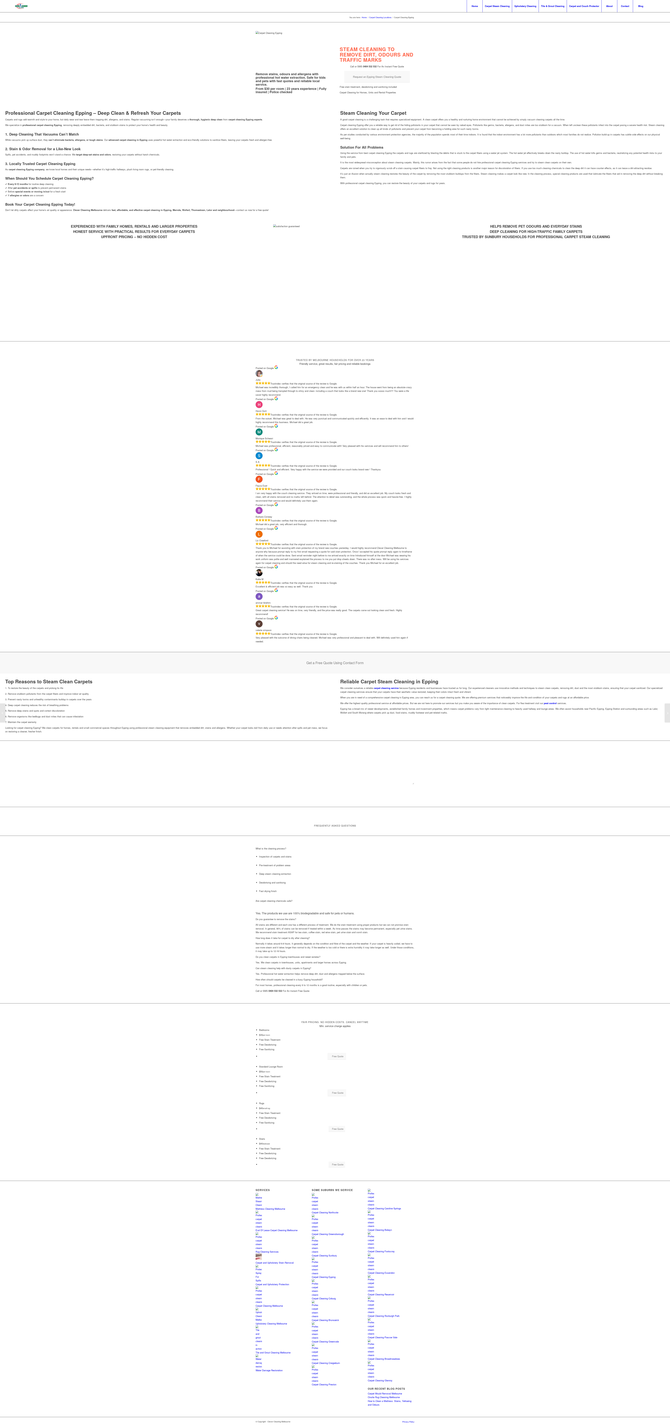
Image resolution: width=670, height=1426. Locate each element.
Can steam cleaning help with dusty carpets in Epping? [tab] (283, 968)
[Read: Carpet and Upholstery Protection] (259, 1280)
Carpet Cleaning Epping (324, 1277)
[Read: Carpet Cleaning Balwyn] (371, 1226)
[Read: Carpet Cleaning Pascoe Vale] (371, 1333)
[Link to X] (654, 6)
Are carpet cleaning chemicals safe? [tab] (274, 900)
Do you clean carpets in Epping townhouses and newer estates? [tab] (288, 956)
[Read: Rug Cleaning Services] (259, 1248)
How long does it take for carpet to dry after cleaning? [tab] (283, 938)
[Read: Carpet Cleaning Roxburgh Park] (371, 1312)
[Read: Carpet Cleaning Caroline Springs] (371, 1204)
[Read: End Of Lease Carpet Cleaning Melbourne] (259, 1226)
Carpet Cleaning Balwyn (380, 1229)
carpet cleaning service (386, 688)
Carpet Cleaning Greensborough (328, 1234)
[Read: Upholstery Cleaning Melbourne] (259, 1319)
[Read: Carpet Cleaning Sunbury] (315, 1251)
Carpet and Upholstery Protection (272, 1284)
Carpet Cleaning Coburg (324, 1298)
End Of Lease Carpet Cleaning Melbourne (276, 1230)
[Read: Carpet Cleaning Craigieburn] (315, 1359)
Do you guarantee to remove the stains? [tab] (276, 919)
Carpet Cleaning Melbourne (269, 1305)
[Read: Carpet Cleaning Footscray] (371, 1247)
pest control (550, 703)
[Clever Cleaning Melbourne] (21, 6)
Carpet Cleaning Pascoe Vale (382, 1337)
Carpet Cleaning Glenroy (380, 1380)
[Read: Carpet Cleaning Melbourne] (259, 1302)
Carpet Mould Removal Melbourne (385, 1393)
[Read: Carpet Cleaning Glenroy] (371, 1376)
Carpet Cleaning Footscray (381, 1251)
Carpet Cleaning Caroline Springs (384, 1208)
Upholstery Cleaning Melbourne (271, 1323)
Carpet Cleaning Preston (324, 1384)
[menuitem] (474, 6)
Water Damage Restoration (269, 1370)
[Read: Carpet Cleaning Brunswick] (315, 1316)
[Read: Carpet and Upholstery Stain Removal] (259, 1259)
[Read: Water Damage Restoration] (259, 1366)
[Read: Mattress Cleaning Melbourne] (259, 1205)
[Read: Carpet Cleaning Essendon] (371, 1269)
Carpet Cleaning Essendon (381, 1272)
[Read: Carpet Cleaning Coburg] (315, 1294)
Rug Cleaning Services (267, 1251)
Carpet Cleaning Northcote (325, 1212)
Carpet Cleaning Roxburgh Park (384, 1315)
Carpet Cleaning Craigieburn (326, 1363)
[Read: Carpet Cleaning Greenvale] (315, 1337)
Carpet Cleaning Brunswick (325, 1320)
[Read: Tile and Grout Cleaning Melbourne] (259, 1348)
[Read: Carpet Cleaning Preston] (315, 1380)
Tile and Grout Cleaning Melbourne (273, 1352)
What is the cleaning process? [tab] (271, 848)
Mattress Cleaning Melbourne (270, 1208)
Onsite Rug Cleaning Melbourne (384, 1397)
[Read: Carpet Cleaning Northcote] (315, 1208)
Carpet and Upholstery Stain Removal (275, 1262)
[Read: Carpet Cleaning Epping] (315, 1273)
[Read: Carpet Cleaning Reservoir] (371, 1290)
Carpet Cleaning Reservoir (381, 1294)
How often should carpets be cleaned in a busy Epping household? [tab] (289, 979)
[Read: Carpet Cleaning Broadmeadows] (371, 1355)
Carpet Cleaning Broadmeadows (384, 1358)
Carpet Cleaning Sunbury (324, 1255)
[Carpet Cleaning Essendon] (667, 713)
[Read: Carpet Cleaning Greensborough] (315, 1230)
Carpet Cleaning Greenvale (325, 1341)
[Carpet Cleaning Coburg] (2, 713)
